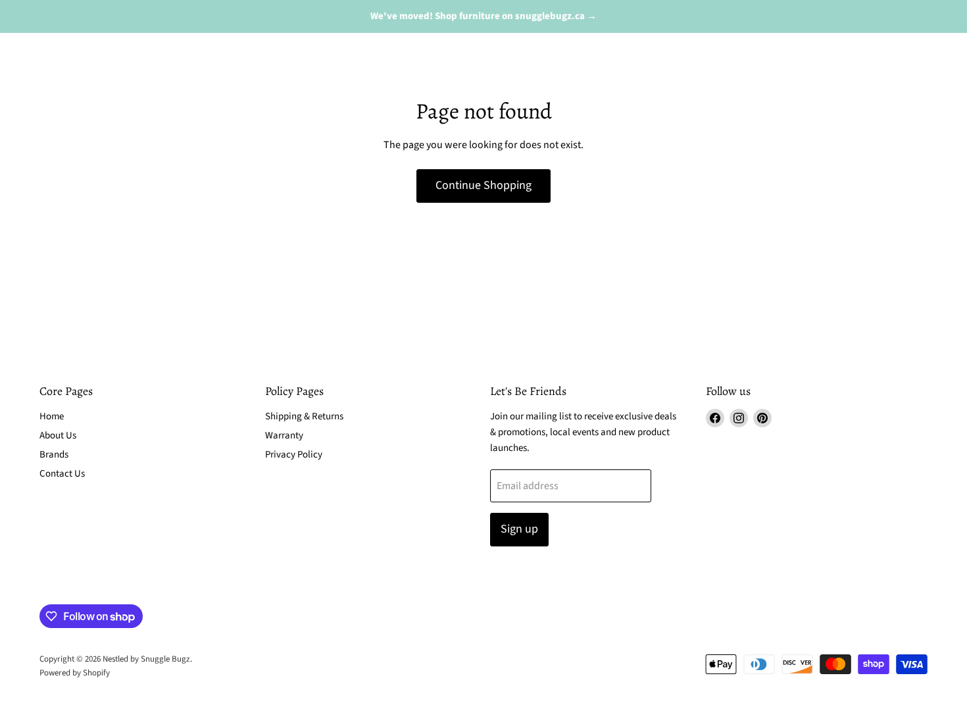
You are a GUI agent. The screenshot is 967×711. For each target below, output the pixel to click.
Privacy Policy (293, 454)
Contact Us (62, 474)
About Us (57, 435)
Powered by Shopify (74, 673)
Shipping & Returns (304, 416)
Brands (53, 454)
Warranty (284, 435)
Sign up (519, 529)
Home (51, 416)
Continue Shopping (483, 185)
